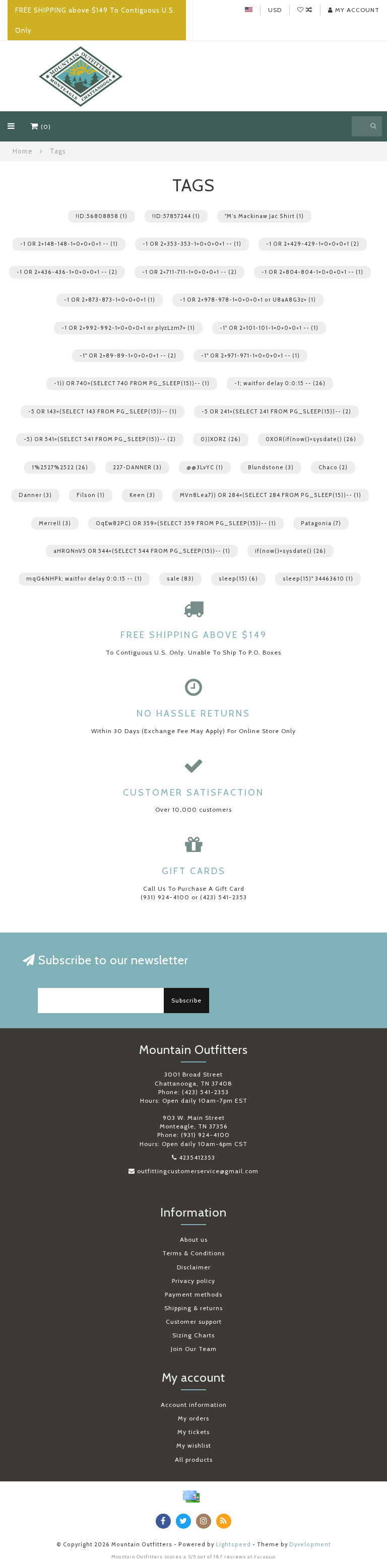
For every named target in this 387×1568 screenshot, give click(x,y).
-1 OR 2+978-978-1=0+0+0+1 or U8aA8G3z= (248, 300)
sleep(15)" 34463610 (318, 579)
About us (194, 1239)
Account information (194, 1404)
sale (180, 579)
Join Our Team (194, 1348)
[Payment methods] (191, 1496)
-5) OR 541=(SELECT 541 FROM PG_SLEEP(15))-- (100, 439)
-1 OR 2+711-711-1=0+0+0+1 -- (189, 272)
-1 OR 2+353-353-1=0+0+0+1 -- (192, 244)
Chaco (333, 467)
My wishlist (193, 1445)
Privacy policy (193, 1281)
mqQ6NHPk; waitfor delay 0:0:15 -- (84, 579)
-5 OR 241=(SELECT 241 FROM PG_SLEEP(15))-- (276, 411)
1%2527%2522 (60, 467)
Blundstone (271, 467)
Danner (35, 495)
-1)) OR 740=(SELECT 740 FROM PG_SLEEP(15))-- (132, 383)
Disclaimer (194, 1267)
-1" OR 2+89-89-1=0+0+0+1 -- (128, 355)
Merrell (55, 523)
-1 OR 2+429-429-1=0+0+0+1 (312, 244)
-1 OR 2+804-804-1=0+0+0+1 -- (312, 272)
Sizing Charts (193, 1335)
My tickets (193, 1432)
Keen (142, 495)
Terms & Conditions (193, 1253)
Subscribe (186, 1000)
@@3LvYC (204, 467)
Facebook (265, 1556)
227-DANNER (137, 467)
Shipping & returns (193, 1308)
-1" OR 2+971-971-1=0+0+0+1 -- (250, 355)
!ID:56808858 (101, 216)
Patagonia (321, 523)
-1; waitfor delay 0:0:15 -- (280, 383)
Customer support (194, 1321)
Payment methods (193, 1294)
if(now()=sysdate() (290, 551)
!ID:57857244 (176, 216)
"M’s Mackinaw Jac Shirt (264, 216)
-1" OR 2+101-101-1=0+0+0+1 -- (269, 328)
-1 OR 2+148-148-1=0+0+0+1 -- (69, 244)
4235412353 (197, 1157)
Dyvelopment (310, 1544)
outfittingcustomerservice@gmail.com (198, 1171)
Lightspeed (233, 1544)
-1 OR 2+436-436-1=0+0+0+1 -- (67, 272)
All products (194, 1459)
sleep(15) (238, 579)
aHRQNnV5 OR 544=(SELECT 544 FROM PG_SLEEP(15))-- (141, 551)
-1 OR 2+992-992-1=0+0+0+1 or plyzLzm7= (128, 328)
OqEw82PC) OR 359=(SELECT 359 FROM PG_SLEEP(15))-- (186, 523)
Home (23, 151)
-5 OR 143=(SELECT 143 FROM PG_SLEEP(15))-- (102, 411)
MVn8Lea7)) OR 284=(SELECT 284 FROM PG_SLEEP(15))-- (270, 495)
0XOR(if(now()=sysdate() (311, 439)
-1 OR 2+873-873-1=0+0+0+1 (109, 300)
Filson (91, 495)
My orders (193, 1418)
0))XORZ (221, 439)
